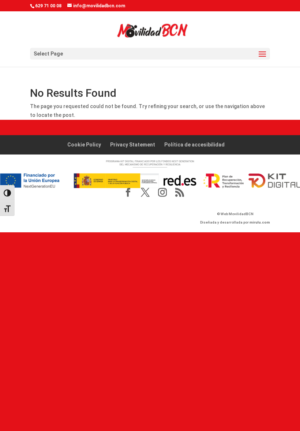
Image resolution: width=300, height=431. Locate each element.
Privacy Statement (132, 145)
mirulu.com (260, 222)
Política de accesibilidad (194, 145)
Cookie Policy (84, 145)
